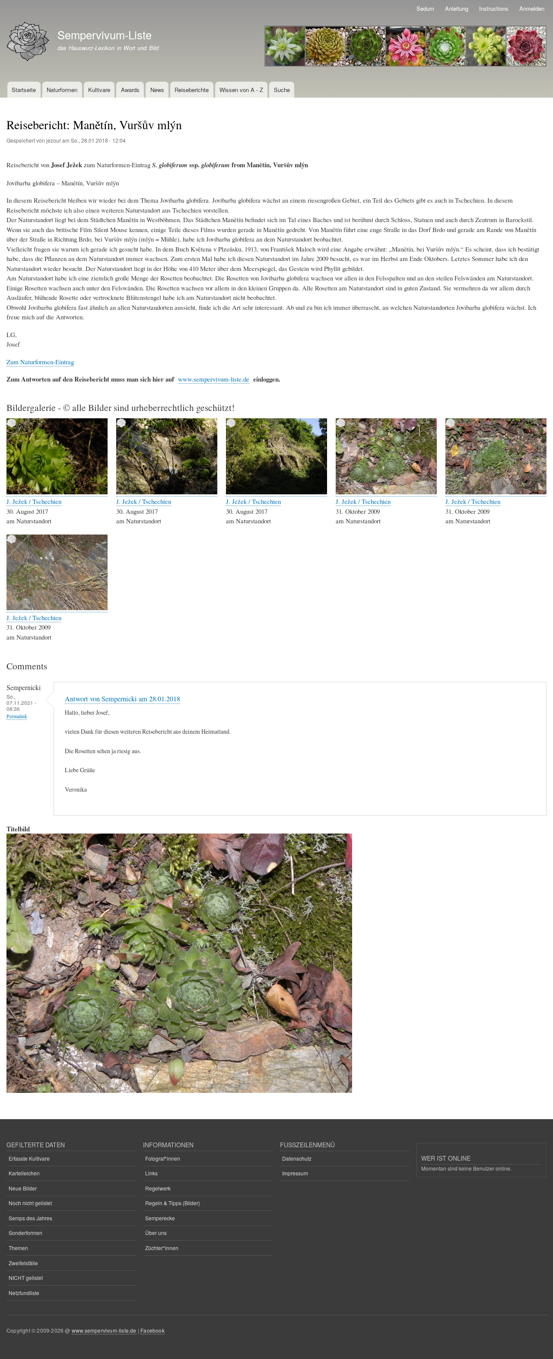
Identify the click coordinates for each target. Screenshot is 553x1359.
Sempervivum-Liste (104, 34)
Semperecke (160, 1218)
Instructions (494, 8)
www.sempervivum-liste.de (213, 379)
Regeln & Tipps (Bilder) (172, 1202)
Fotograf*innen (162, 1158)
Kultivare (99, 90)
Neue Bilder (23, 1188)
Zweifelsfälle (23, 1263)
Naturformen (62, 90)
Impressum (295, 1173)
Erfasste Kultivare (29, 1158)
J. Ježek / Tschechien (33, 501)
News (157, 90)
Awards (130, 90)
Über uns (156, 1232)
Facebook (152, 1330)
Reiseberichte (192, 90)
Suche (282, 90)
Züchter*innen (161, 1247)
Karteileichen (24, 1173)
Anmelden (531, 8)
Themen (18, 1247)
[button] (57, 491)
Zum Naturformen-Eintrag (40, 361)
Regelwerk (158, 1188)
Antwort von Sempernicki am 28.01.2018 (122, 698)
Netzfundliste (24, 1292)
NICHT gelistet (26, 1277)
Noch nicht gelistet (30, 1202)
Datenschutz (296, 1158)
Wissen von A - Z (241, 90)
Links (151, 1173)
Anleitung (456, 8)
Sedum (425, 8)
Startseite (24, 90)
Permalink (16, 716)
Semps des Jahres (30, 1218)
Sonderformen (25, 1232)
